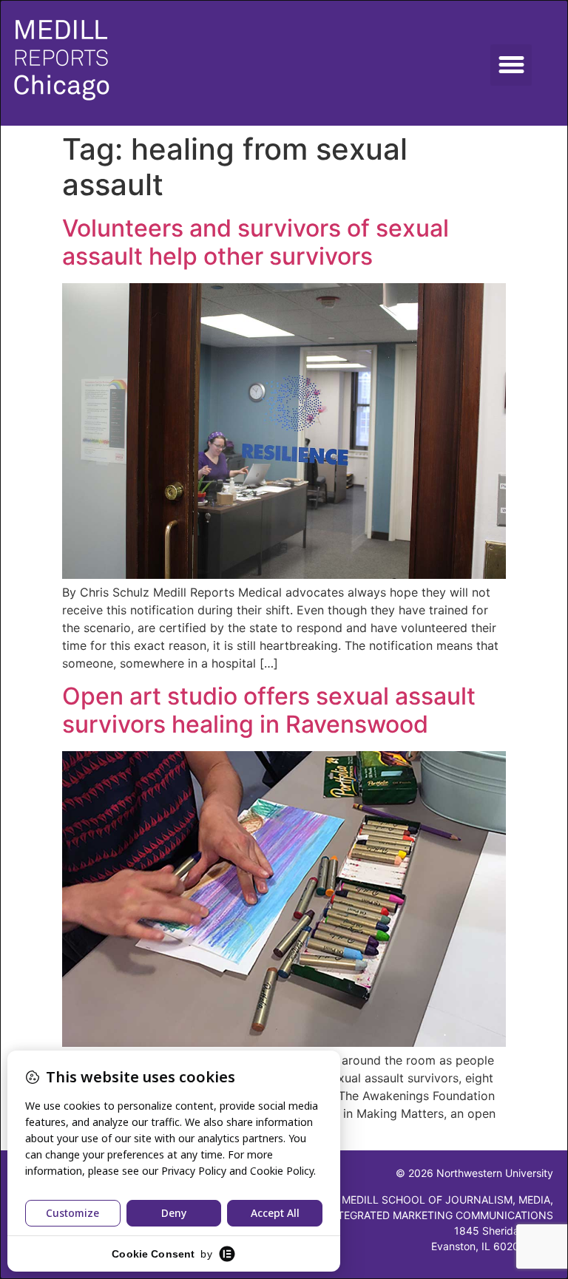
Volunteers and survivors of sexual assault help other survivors (255, 242)
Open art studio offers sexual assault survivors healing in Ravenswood (269, 710)
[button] (511, 65)
